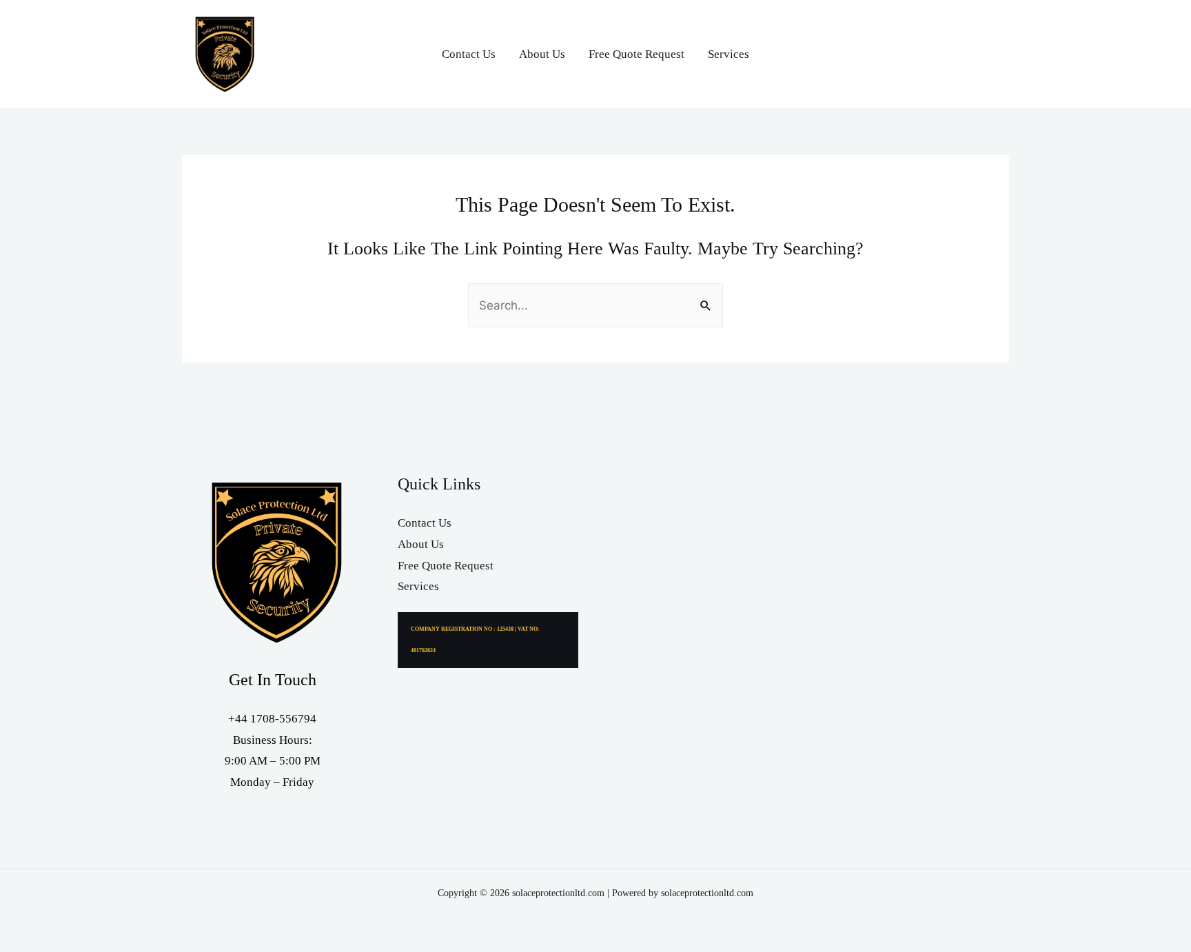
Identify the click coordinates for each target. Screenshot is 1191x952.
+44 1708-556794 (272, 718)
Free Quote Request (636, 54)
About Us (542, 54)
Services (728, 54)
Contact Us (469, 54)
